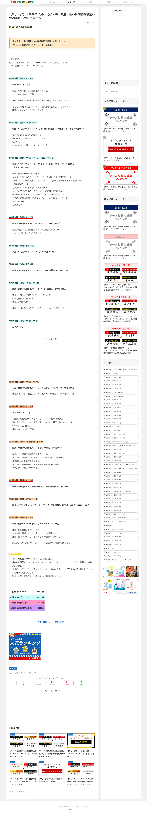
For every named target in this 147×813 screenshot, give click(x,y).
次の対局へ (61, 621)
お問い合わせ (68, 806)
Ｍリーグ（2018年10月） (30, 673)
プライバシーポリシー (82, 806)
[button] (137, 91)
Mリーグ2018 (15, 673)
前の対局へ (44, 621)
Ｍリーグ (14, 668)
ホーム (59, 806)
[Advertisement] (52, 356)
